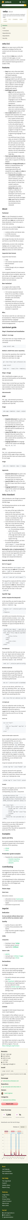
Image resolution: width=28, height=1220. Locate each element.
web (21, 19)
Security (4, 38)
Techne (17, 943)
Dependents (5, 36)
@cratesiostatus (7, 1217)
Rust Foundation (6, 1171)
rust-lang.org (5, 1169)
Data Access (5, 1203)
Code (3, 28)
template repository (14, 859)
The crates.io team (7, 1173)
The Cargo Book (6, 1181)
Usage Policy (5, 1195)
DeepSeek (11, 981)
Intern (7, 850)
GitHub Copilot (15, 987)
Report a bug (5, 1187)
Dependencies (6, 33)
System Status (6, 1185)
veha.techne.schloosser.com (11, 1081)
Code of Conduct (6, 1201)
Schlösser (16, 947)
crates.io (8, 2)
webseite (11, 863)
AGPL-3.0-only (6, 1058)
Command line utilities (9, 1100)
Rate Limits (5, 1205)
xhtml (5, 21)
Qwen (8, 979)
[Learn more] (26, 1064)
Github (7, 848)
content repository (13, 861)
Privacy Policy (6, 1199)
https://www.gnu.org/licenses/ (10, 1046)
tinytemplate (19, 899)
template (15, 19)
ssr (10, 19)
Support (4, 1183)
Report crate (9, 1104)
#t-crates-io (6, 1215)
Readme (4, 25)
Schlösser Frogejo (18, 956)
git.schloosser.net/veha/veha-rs (12, 1087)
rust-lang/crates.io (8, 1213)
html (5, 19)
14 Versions (5, 30)
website (7, 954)
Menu (23, 2)
